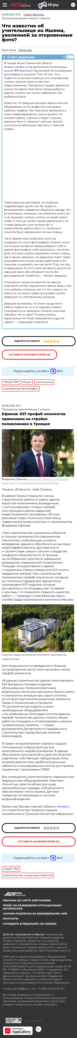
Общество (25, 50)
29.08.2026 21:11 (11, 405)
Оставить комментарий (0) (29, 354)
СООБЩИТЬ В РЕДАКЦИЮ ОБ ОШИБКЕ (29, 923)
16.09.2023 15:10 (11, 14)
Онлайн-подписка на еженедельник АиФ (35, 913)
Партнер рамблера (33, 1021)
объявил (63, 806)
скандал (19, 67)
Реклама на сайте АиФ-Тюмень (27, 900)
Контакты (10, 918)
